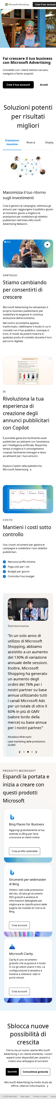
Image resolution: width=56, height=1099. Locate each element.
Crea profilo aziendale (24, 851)
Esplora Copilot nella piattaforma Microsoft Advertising (22, 467)
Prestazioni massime (12, 142)
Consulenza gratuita (35, 1071)
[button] (20, 752)
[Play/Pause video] (47, 245)
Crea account (19, 925)
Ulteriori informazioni (32, 1086)
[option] (28, 673)
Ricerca (31, 142)
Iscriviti (12, 1071)
